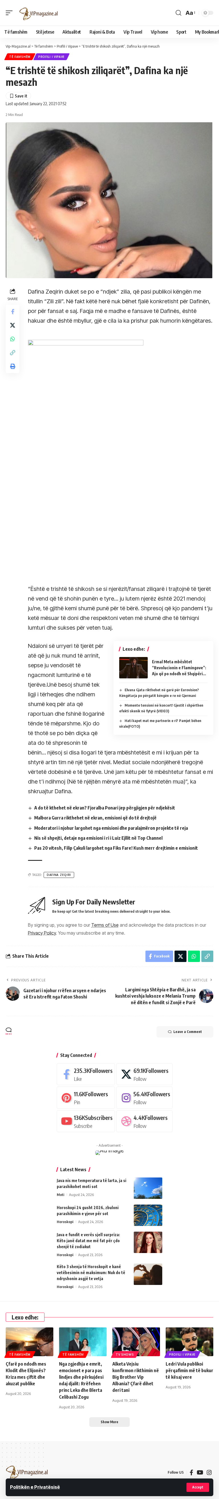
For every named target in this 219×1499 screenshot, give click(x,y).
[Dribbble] (144, 1121)
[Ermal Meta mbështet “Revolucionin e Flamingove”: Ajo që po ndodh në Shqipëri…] (133, 667)
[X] (144, 1074)
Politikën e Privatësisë (35, 1487)
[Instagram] (144, 1098)
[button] (197, 1487)
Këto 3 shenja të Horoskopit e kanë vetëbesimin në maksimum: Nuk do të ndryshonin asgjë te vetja (91, 1272)
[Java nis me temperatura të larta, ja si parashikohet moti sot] (148, 1188)
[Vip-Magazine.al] (38, 13)
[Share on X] (12, 325)
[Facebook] (86, 1074)
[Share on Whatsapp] (12, 339)
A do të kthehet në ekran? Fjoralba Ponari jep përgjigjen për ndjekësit (104, 808)
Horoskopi (65, 1221)
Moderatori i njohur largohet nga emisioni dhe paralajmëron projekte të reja (111, 828)
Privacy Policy (42, 933)
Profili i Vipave (51, 56)
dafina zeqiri (59, 874)
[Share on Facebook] (12, 311)
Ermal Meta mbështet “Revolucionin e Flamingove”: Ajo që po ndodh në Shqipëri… (179, 667)
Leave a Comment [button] (187, 1032)
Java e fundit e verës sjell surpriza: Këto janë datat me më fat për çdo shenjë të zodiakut (88, 1240)
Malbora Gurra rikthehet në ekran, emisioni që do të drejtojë (95, 818)
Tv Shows (125, 1354)
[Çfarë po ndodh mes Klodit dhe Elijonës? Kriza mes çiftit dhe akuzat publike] (29, 1341)
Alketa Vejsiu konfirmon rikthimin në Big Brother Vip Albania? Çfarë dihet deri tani (135, 1377)
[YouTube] (200, 1472)
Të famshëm (20, 56)
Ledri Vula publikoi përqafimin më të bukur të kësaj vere (189, 1370)
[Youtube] (86, 1121)
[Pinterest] (86, 1098)
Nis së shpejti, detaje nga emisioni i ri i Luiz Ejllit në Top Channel (98, 838)
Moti (60, 1194)
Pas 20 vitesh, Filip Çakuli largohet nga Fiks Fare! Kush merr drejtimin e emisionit (116, 848)
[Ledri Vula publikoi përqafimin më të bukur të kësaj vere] (189, 1341)
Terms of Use (105, 925)
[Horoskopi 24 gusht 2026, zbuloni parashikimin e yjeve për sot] (148, 1215)
